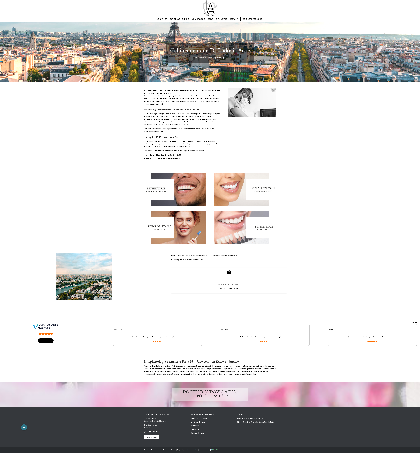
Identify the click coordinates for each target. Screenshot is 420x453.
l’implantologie (161, 98)
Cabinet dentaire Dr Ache (153, 450)
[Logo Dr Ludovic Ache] (210, 8)
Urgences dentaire (197, 433)
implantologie (206, 366)
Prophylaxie (195, 429)
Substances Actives (192, 450)
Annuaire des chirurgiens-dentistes (250, 418)
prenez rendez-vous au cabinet (234, 374)
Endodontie (195, 425)
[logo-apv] (45, 326)
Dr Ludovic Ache (210, 90)
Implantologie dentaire (199, 418)
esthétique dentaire (200, 96)
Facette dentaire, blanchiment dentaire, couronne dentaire (155, 58)
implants (261, 366)
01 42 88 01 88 (175, 155)
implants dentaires (175, 122)
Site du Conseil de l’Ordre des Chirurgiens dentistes (255, 422)
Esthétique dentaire (155, 50)
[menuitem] (162, 19)
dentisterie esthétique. (229, 255)
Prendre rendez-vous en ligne (157, 158)
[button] (24, 427)
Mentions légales (204, 450)
